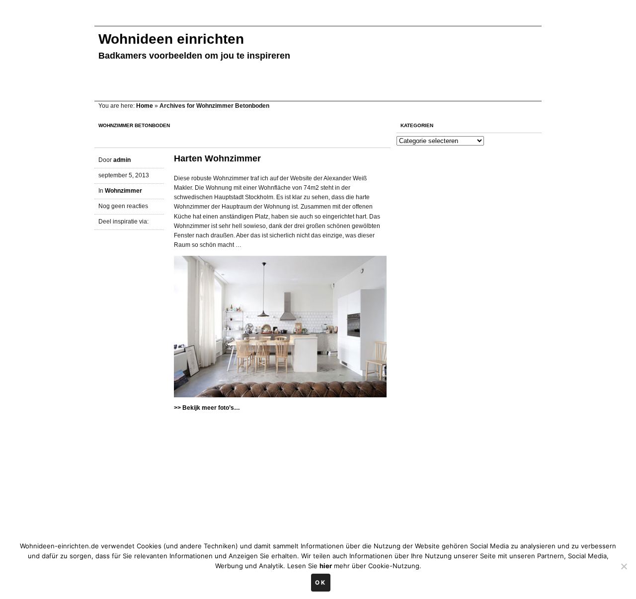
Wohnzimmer (123, 190)
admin (122, 159)
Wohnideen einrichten (171, 39)
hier (325, 566)
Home (144, 105)
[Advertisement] (275, 18)
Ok (320, 582)
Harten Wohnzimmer (217, 158)
